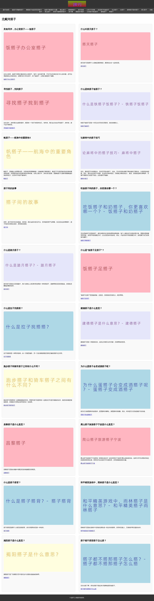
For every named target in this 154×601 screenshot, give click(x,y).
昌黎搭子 (6, 473)
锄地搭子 (104, 11)
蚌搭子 (111, 11)
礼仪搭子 (115, 10)
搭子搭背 (6, 531)
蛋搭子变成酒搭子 (86, 414)
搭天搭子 (83, 66)
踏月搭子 (6, 289)
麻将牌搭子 (71, 10)
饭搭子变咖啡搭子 (17, 10)
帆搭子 (6, 178)
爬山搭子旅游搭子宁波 (88, 463)
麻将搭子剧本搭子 (133, 10)
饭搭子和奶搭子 (86, 240)
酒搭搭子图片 (80, 11)
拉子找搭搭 (7, 356)
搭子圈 (71, 11)
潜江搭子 (144, 10)
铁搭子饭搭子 (85, 126)
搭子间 (6, 227)
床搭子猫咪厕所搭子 (59, 11)
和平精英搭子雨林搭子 (88, 531)
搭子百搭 (81, 10)
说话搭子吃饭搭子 (103, 10)
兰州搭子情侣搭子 (92, 11)
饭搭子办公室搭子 (9, 79)
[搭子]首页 (6, 10)
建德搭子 (83, 345)
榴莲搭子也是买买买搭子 (34, 10)
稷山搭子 (63, 10)
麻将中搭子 (84, 178)
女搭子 (122, 10)
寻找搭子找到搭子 (9, 128)
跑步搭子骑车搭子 (9, 405)
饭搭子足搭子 (85, 298)
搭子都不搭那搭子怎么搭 (88, 589)
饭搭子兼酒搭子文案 (50, 10)
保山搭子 (47, 11)
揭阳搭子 (6, 577)
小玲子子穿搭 (91, 10)
